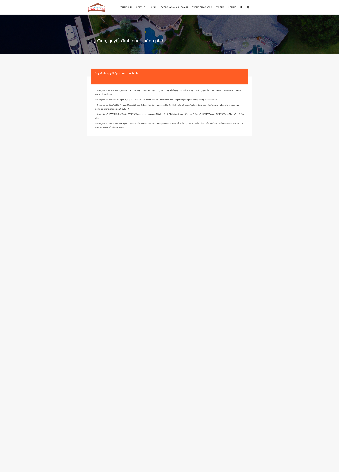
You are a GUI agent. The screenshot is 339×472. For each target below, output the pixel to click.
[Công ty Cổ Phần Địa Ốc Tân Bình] (96, 11)
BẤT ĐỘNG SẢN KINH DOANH (174, 7)
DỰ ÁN (154, 7)
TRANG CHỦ (126, 7)
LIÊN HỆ (232, 7)
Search (241, 7)
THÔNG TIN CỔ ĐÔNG (202, 7)
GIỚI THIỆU (141, 7)
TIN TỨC (220, 7)
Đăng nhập (248, 7)
